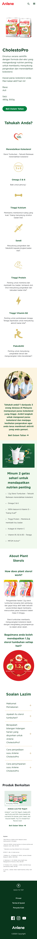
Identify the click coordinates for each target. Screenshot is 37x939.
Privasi (18, 898)
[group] (17, 809)
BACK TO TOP (19, 890)
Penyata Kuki (18, 908)
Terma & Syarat (18, 903)
